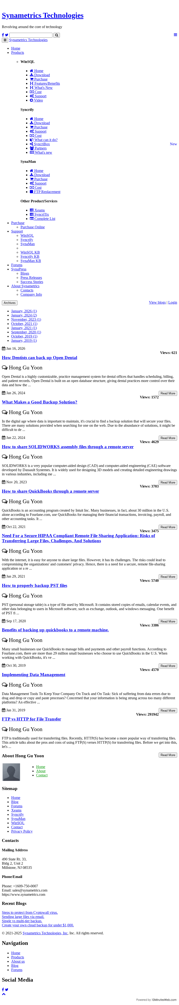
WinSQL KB (30, 252)
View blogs (157, 302)
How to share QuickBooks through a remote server (50, 491)
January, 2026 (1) (24, 311)
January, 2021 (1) (24, 328)
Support (40, 96)
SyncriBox (41, 144)
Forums (16, 265)
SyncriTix (41, 214)
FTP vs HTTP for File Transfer (31, 719)
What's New (43, 88)
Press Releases (31, 278)
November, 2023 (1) (26, 319)
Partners (40, 148)
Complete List (44, 219)
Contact (42, 775)
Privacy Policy (22, 831)
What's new (43, 152)
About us (18, 961)
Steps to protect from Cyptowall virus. (30, 912)
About (40, 771)
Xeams (39, 210)
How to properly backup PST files (34, 585)
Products (17, 53)
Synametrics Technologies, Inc (45, 933)
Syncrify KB (30, 257)
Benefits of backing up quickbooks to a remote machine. (55, 629)
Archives (10, 303)
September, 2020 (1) (26, 332)
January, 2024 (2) (24, 315)
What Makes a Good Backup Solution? (39, 402)
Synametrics (42, 15)
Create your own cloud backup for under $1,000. (38, 925)
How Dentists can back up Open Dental (39, 357)
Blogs (25, 273)
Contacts (27, 290)
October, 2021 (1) (24, 324)
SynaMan (28, 244)
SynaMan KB (31, 261)
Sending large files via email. (23, 917)
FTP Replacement (46, 192)
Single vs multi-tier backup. (22, 921)
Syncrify (27, 240)
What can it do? (46, 140)
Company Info (31, 294)
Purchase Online (33, 227)
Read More (168, 393)
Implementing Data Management (33, 674)
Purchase (40, 79)
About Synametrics (25, 286)
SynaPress (18, 269)
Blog (14, 802)
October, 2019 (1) (24, 336)
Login (172, 302)
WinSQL (27, 235)
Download (41, 75)
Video (38, 100)
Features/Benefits (47, 83)
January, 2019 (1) (24, 340)
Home (15, 48)
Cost (37, 92)
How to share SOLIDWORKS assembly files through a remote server (68, 446)
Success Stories (32, 282)
